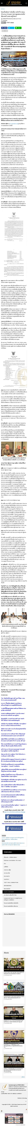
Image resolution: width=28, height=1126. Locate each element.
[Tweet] (11, 28)
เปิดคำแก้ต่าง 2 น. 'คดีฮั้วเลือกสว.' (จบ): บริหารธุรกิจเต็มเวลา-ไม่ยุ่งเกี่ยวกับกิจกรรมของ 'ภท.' (13, 1046)
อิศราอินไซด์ (7, 889)
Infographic (7, 885)
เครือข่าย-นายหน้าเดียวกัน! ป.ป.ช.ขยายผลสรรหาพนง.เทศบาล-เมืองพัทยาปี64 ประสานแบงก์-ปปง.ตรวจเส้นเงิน (13, 1070)
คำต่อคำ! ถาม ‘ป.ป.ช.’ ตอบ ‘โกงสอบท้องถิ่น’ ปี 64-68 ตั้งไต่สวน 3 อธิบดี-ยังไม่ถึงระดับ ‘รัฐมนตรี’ (13, 1021)
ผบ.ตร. (22, 843)
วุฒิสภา (3, 845)
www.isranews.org (13, 123)
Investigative (12, 837)
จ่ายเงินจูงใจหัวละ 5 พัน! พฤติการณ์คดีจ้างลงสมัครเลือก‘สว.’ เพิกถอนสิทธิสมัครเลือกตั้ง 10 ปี (14, 997)
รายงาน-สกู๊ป (5, 837)
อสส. (19, 843)
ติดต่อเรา (20, 1098)
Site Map (24, 1098)
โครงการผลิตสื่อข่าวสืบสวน (11, 906)
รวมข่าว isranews (9, 892)
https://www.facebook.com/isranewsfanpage (14, 812)
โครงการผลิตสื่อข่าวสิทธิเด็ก (11, 903)
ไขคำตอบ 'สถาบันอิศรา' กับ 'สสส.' (12, 860)
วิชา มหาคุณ (9, 845)
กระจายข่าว (7, 876)
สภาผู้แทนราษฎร (16, 845)
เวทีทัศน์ (6, 867)
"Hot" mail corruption (11, 882)
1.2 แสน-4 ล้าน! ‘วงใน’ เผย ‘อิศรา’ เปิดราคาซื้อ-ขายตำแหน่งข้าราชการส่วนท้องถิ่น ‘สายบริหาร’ (14, 973)
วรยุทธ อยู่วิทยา (13, 843)
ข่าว (5, 863)
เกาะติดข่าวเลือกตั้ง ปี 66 (10, 895)
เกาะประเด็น (7, 873)
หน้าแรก (3, 9)
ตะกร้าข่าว (6, 879)
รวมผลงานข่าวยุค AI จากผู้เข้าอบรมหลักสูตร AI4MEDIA (13, 899)
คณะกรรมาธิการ (5, 843)
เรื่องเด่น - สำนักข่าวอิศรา (11, 839)
